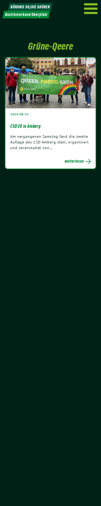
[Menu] (91, 8)
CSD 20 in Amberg (25, 126)
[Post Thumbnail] (50, 83)
